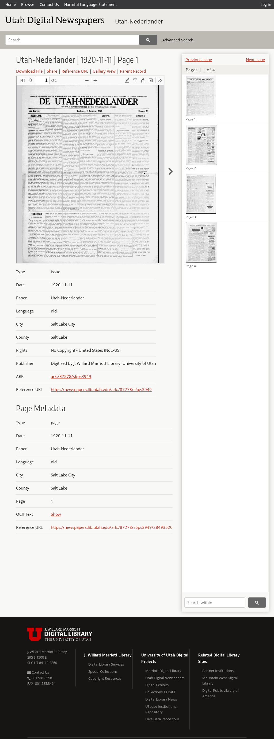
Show (56, 514)
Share (52, 71)
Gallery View (104, 71)
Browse (27, 4)
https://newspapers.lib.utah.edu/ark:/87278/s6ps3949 (101, 389)
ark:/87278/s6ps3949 (71, 376)
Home (10, 4)
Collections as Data (160, 692)
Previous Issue (198, 59)
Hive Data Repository (162, 719)
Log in (266, 4)
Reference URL (75, 71)
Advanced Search (177, 39)
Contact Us (49, 4)
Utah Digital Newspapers (164, 677)
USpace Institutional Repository (161, 709)
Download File (29, 71)
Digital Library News (161, 699)
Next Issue (255, 59)
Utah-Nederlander (139, 21)
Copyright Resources (104, 678)
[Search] (148, 40)
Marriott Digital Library (163, 670)
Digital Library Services (106, 664)
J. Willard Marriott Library (47, 651)
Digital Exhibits (157, 684)
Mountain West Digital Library (220, 680)
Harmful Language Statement (90, 4)
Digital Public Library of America (220, 693)
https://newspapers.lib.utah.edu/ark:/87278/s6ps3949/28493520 (112, 527)
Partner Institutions (218, 670)
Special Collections (102, 671)
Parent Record (133, 71)
